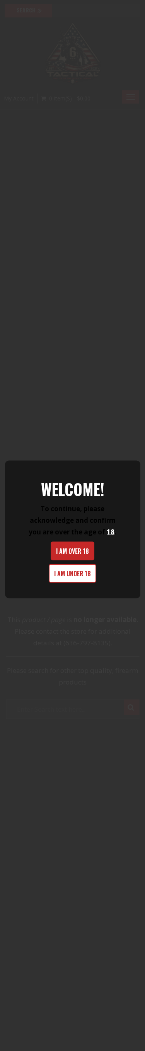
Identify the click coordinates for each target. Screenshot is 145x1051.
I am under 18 (72, 573)
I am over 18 (72, 551)
